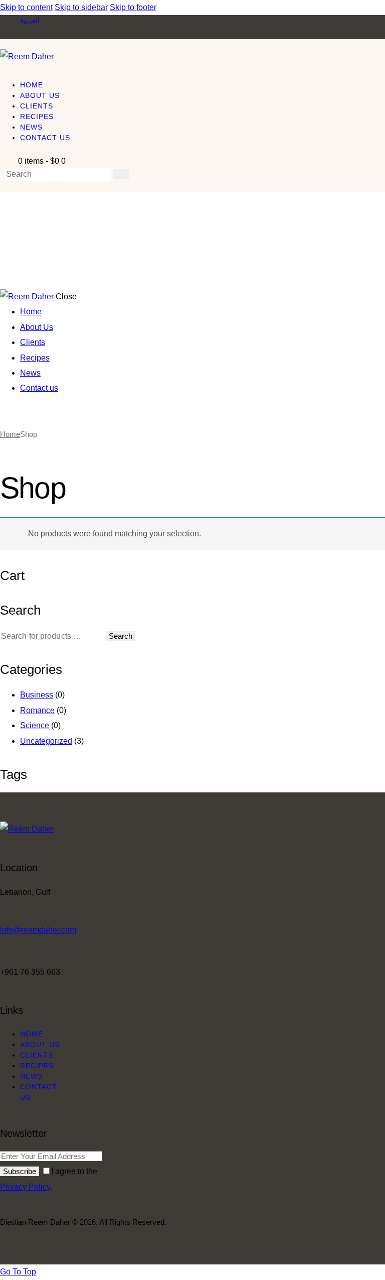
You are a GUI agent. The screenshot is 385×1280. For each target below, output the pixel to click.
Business (36, 694)
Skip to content (26, 7)
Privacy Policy (25, 1187)
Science (34, 725)
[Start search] (121, 174)
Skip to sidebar (81, 7)
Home (10, 434)
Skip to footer (133, 7)
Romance (37, 710)
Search (120, 636)
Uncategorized (46, 741)
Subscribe (19, 1171)
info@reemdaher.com (38, 929)
